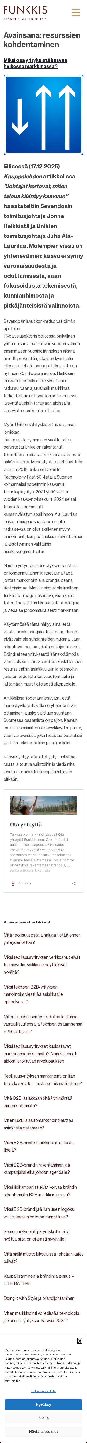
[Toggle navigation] (75, 12)
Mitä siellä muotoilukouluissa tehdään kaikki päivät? (43, 1257)
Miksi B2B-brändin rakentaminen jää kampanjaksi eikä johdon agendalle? (37, 1168)
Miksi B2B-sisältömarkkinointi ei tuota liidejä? (39, 1146)
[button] (79, 1340)
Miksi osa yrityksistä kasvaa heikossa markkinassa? (35, 63)
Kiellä (43, 1418)
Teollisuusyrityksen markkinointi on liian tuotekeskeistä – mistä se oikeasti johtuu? (43, 1079)
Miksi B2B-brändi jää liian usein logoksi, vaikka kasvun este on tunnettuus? (39, 1213)
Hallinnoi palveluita (43, 1391)
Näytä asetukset (43, 1431)
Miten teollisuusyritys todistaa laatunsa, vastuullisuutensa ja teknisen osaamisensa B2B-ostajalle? (43, 1024)
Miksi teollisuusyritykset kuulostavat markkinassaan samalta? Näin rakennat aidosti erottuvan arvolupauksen (40, 1053)
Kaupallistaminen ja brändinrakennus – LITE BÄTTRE (39, 1279)
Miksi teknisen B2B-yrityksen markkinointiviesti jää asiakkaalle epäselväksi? (33, 994)
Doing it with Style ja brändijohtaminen (39, 1298)
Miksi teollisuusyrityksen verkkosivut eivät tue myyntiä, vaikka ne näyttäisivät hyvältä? (42, 964)
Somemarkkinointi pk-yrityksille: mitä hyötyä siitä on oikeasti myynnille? (37, 1235)
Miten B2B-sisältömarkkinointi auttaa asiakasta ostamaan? (38, 1124)
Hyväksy (43, 1405)
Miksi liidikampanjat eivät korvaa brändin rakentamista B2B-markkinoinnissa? (40, 1190)
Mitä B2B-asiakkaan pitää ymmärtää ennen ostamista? (38, 1101)
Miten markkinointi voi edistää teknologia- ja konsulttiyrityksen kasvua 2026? (42, 1316)
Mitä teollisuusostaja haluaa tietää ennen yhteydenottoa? (42, 938)
